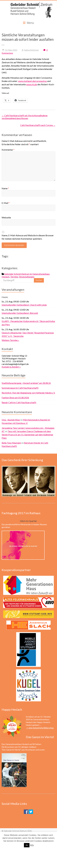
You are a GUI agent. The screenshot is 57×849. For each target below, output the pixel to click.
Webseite (6, 217)
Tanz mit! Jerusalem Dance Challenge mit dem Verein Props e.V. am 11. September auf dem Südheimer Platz (27, 434)
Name (5, 188)
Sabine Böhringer (31, 50)
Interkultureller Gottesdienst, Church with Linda (24, 304)
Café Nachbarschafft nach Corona (37, 125)
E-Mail (6, 203)
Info (32, 845)
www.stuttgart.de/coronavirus (32, 81)
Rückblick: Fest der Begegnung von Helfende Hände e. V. (28, 392)
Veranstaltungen (26, 276)
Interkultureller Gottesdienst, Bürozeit (20, 313)
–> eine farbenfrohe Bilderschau (40, 728)
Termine (14, 276)
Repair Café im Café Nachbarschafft (19, 402)
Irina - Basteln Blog (11, 419)
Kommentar (8, 149)
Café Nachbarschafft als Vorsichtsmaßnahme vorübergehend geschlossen (24, 117)
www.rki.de (31, 84)
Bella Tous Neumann (11, 442)
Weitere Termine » (10, 340)
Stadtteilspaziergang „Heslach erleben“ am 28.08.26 (26, 383)
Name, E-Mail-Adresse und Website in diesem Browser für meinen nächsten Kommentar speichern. (28, 237)
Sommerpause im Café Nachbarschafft (20, 388)
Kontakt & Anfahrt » (11, 366)
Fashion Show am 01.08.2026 (15, 397)
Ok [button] (27, 845)
